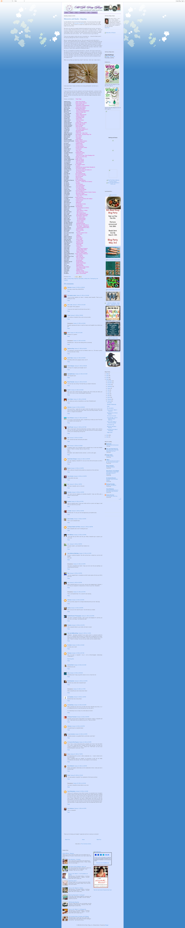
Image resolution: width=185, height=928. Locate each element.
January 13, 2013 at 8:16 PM (80, 704)
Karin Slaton (70, 399)
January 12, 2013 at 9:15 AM (81, 373)
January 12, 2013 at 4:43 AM (79, 323)
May (108, 393)
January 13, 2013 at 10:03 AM (76, 672)
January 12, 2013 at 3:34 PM (78, 510)
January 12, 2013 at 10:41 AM (80, 417)
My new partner (110, 408)
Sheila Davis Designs (72, 458)
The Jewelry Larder (71, 295)
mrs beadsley (70, 696)
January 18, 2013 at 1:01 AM (77, 775)
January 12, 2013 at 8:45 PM (77, 607)
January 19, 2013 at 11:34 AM (79, 783)
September (109, 386)
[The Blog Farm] (97, 851)
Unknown (69, 287)
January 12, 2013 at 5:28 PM (76, 573)
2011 (107, 437)
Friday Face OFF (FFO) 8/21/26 (112, 445)
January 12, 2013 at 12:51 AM (79, 304)
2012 (107, 435)
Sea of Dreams (70, 417)
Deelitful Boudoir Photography (74, 615)
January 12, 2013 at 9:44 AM (77, 389)
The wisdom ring (110, 424)
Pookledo (69, 645)
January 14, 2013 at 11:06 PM (80, 765)
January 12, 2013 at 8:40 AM (79, 357)
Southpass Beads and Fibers (73, 526)
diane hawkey (70, 518)
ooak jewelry (81, 278)
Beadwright (108, 443)
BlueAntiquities (70, 680)
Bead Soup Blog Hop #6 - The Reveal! (76, 895)
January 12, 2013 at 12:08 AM (78, 287)
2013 (107, 379)
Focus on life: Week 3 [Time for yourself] (111, 422)
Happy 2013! (109, 432)
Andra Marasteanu (71, 791)
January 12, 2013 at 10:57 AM (80, 427)
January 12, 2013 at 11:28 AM (76, 437)
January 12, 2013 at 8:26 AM (79, 340)
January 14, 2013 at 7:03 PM (76, 754)
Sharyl (68, 315)
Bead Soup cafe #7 (72, 880)
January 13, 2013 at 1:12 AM (85, 633)
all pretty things (70, 278)
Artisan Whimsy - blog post (68, 853)
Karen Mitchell (70, 765)
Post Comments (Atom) (86, 843)
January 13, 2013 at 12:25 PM (81, 680)
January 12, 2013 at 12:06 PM (83, 458)
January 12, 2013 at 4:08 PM (87, 526)
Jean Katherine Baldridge (73, 553)
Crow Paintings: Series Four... (112, 496)
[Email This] (75, 276)
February (109, 399)
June (108, 391)
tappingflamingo (71, 373)
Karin (68, 332)
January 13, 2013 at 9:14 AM (80, 664)
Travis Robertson (110, 488)
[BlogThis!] (77, 276)
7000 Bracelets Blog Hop (73, 902)
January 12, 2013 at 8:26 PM (78, 599)
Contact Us (94, 12)
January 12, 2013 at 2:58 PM (78, 492)
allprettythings (109, 55)
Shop (76, 12)
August (109, 388)
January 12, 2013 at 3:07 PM (77, 501)
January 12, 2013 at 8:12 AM (76, 332)
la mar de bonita (71, 734)
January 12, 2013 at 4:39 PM (80, 534)
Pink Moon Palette (109, 456)
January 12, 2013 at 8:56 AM (81, 365)
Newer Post (67, 839)
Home (66, 12)
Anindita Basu (70, 704)
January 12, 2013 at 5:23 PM (79, 563)
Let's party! (109, 402)
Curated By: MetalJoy (113, 181)
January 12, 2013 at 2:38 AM (77, 315)
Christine (69, 492)
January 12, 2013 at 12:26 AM (82, 295)
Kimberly (69, 625)
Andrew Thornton (110, 495)
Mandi (68, 775)
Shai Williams (70, 534)
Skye (68, 672)
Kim (68, 484)
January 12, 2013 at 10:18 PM (88, 615)
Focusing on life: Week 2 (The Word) (112, 430)
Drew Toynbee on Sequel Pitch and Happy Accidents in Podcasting (112, 473)
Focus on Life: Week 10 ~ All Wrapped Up (77, 909)
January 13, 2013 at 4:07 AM (78, 653)
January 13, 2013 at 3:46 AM (78, 645)
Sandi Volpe (70, 357)
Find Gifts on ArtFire (109, 57)
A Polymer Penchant (72, 716)
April (108, 395)
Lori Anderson (70, 808)
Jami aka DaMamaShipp (72, 633)
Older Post (99, 839)
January (109, 401)
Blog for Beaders (110, 465)
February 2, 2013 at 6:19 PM (80, 808)
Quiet (108, 406)
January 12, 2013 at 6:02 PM (76, 582)
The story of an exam (111, 415)
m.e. (68, 544)
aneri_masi (69, 304)
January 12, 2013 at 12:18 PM (77, 468)
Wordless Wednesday (111, 404)
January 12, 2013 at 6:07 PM (79, 591)
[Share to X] (78, 276)
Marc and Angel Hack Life (112, 448)
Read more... (107, 27)
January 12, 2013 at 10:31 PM (78, 625)
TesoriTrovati (70, 427)
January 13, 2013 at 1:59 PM (80, 696)
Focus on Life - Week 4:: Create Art (112, 410)
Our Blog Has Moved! (110, 466)
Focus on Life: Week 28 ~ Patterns (75, 887)
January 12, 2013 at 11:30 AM (76, 445)
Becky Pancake (70, 381)
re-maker (69, 510)
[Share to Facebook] (79, 276)
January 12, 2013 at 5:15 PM (85, 553)
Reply (68, 291)
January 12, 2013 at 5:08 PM (76, 544)
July (108, 390)
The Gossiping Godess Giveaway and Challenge (78, 916)
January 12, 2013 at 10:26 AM (79, 399)
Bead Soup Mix (70, 658)
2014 (107, 377)
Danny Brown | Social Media (112, 470)
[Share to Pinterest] (81, 276)
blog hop (76, 278)
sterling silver (87, 278)
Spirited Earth (70, 664)
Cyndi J (69, 389)
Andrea (69, 607)
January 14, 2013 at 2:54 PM (85, 742)
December (109, 380)
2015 (107, 375)
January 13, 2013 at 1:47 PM (79, 688)
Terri (68, 437)
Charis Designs (70, 365)
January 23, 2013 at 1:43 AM (82, 791)
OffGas (107, 459)
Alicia (69, 276)
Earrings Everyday (110, 484)
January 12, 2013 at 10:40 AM (78, 407)
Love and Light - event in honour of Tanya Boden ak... (112, 418)
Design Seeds (109, 454)
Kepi (68, 573)
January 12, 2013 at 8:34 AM (81, 348)
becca (68, 754)
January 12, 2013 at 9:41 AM (81, 381)
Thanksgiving (93, 278)
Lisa (68, 582)
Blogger (106, 925)
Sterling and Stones (112, 137)
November (109, 382)
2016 (107, 373)
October (109, 384)
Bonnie (69, 468)
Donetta (69, 501)
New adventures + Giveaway (74, 859)
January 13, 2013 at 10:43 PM (78, 726)
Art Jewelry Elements (111, 478)
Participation (82, 12)
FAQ (88, 12)
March (108, 397)
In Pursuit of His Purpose (73, 742)
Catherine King (70, 348)
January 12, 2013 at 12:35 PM (80, 476)
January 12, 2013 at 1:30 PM (76, 484)
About (71, 12)
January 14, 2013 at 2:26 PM (81, 734)
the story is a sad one (79, 23)
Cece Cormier (70, 476)
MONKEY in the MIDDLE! (111, 485)
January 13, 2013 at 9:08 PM (83, 716)
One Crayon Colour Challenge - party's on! (77, 866)
